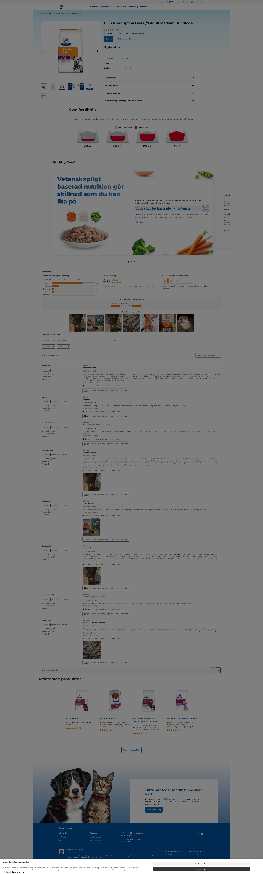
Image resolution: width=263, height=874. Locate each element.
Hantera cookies (201, 864)
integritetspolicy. (18, 872)
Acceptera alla (201, 869)
